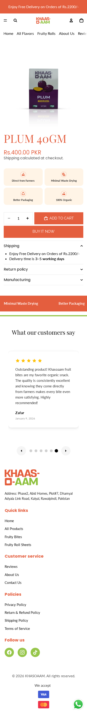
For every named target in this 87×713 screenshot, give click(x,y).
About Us (66, 33)
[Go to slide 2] (36, 450)
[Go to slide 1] (30, 450)
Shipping (11, 246)
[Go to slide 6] (56, 450)
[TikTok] (35, 652)
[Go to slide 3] (41, 450)
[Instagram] (22, 652)
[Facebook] (9, 652)
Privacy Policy (15, 604)
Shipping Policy (16, 620)
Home (8, 33)
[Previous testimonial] (21, 450)
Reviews (11, 566)
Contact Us (13, 582)
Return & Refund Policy (22, 612)
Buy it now (43, 231)
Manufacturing (17, 279)
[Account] (71, 20)
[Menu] (5, 20)
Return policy (16, 269)
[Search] (15, 20)
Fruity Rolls (46, 33)
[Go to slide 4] (46, 450)
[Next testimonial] (66, 450)
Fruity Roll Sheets (18, 545)
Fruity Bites (13, 537)
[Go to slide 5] (51, 450)
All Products (14, 529)
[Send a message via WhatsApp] (78, 704)
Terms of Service (17, 628)
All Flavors (25, 33)
